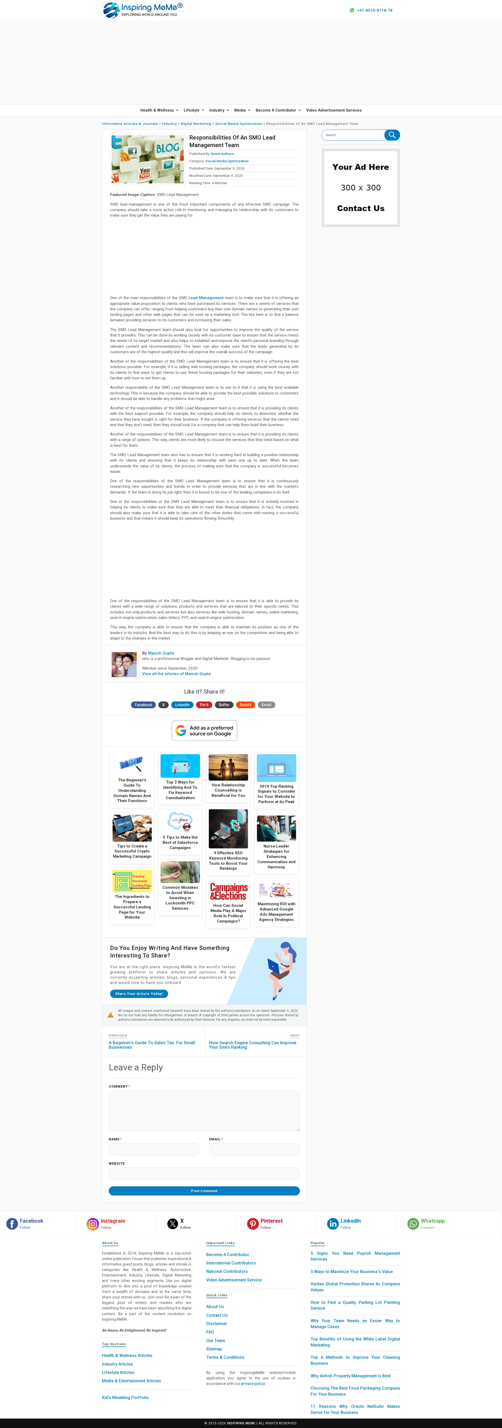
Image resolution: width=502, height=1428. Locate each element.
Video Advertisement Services (334, 110)
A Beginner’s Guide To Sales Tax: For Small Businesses (152, 1045)
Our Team (215, 1340)
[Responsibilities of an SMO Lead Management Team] (147, 159)
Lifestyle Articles (118, 1372)
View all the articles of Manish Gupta (176, 673)
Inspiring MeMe (241, 1423)
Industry (216, 110)
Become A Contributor (276, 110)
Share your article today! (139, 994)
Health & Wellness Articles (127, 1355)
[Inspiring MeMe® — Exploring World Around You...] (142, 10)
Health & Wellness (157, 110)
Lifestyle (191, 110)
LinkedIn (182, 705)
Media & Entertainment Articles (131, 1380)
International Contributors (231, 1263)
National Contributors (227, 1271)
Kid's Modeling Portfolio (125, 1397)
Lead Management (206, 297)
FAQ (210, 1332)
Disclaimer (216, 1323)
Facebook (143, 705)
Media (240, 110)
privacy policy (253, 1383)
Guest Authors (222, 154)
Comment (119, 1086)
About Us (215, 1306)
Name (115, 1139)
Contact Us (217, 1315)
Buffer (224, 705)
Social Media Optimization (227, 161)
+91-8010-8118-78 (374, 10)
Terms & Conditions (225, 1357)
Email (266, 705)
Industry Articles (117, 1364)
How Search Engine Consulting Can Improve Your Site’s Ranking (252, 1045)
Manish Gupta (161, 653)
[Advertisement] (251, 62)
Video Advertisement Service (233, 1280)
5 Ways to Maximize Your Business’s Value (352, 1271)
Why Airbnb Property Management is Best (351, 1375)
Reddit (245, 705)
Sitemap (214, 1348)
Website (117, 1163)
